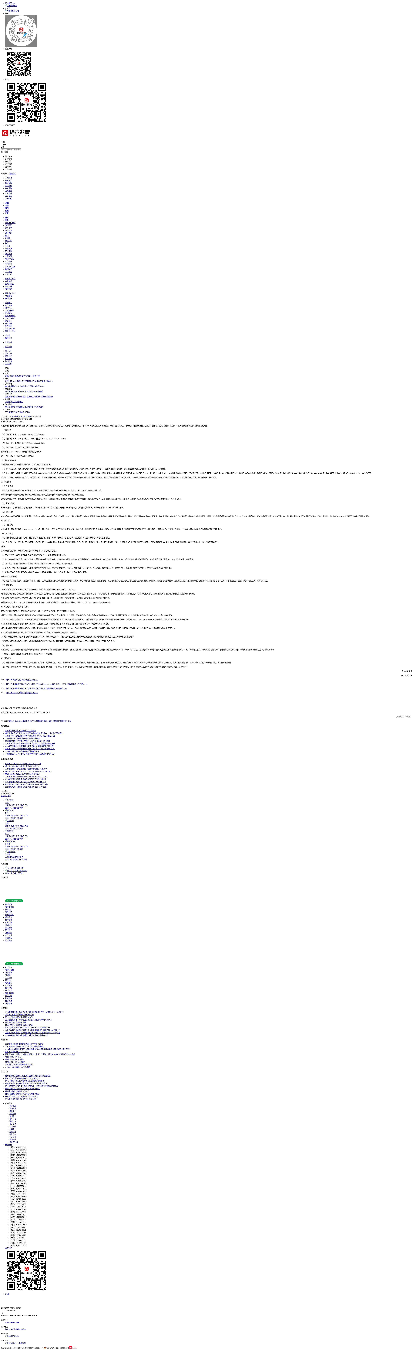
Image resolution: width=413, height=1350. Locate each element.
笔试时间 (8, 928)
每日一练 (8, 323)
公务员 (7, 335)
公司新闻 (8, 196)
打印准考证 (9, 915)
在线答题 (8, 191)
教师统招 (8, 269)
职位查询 (36, 376)
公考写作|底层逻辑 (22, 381)
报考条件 (8, 920)
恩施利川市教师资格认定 (61, 721)
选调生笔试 (9, 402)
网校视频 (8, 186)
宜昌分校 (12, 1127)
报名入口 (8, 909)
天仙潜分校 (13, 1142)
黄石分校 (12, 1114)
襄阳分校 (12, 1121)
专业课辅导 (9, 310)
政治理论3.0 (48, 381)
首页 (11, 416)
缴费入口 (8, 912)
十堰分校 (12, 1129)
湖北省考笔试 (10, 279)
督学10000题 (10, 329)
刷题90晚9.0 (9, 376)
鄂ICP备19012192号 (35, 1348)
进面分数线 (32, 386)
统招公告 (8, 904)
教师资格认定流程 (15, 721)
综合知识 (8, 321)
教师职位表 (9, 907)
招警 (7, 243)
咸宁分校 (12, 1119)
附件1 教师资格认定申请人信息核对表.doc (22, 680)
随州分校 (12, 1124)
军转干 (7, 246)
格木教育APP (10, 3)
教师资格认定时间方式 (31, 721)
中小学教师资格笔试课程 (14, 407)
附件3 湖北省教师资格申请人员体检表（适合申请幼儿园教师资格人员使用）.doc (36, 688)
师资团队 (8, 193)
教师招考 (8, 338)
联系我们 (8, 356)
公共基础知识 (10, 316)
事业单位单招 (10, 223)
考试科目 (8, 925)
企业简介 (8, 1343)
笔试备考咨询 (21, 391)
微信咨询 (8, 1248)
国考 (7, 220)
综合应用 (8, 326)
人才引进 (8, 272)
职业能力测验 (10, 331)
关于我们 (8, 199)
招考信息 (8, 180)
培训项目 (8, 361)
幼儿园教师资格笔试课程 (34, 407)
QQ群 (7, 1294)
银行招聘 (8, 228)
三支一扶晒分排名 (33, 397)
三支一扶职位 (21, 397)
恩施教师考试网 (46, 721)
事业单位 (8, 281)
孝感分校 (12, 1116)
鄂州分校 (12, 1139)
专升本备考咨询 (11, 412)
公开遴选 (8, 256)
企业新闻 (8, 1336)
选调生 (7, 238)
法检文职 (8, 233)
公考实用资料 (27, 376)
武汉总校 (12, 1108)
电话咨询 (8, 1145)
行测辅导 (8, 303)
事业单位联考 (10, 267)
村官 (7, 236)
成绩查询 (8, 917)
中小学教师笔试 (11, 386)
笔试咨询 (18, 376)
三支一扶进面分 (47, 397)
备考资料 (8, 188)
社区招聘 (8, 254)
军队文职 (8, 241)
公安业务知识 (10, 318)
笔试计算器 (38, 391)
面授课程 (12, 174)
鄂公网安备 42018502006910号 (57, 1348)
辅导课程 (8, 183)
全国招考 (8, 178)
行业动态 (15, 1336)
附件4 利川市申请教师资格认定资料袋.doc (22, 693)
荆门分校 (12, 1134)
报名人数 (8, 922)
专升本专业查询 (24, 412)
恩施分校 (12, 1132)
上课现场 (8, 364)
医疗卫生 (8, 230)
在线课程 (15, 1322)
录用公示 (8, 933)
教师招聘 (8, 225)
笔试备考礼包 (23, 386)
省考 (7, 217)
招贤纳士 (15, 1343)
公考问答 (8, 274)
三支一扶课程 (10, 397)
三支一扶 (8, 248)
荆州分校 (12, 1137)
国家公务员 (9, 284)
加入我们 (8, 359)
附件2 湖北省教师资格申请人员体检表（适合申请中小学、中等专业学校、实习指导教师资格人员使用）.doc (47, 684)
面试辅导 (8, 313)
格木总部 (12, 1106)
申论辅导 (8, 305)
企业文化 (8, 354)
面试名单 (8, 930)
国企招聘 (8, 261)
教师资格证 (9, 259)
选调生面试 (18, 402)
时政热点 (8, 308)
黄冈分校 (12, 1111)
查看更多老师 (6, 796)
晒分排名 (40, 386)
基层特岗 (8, 251)
